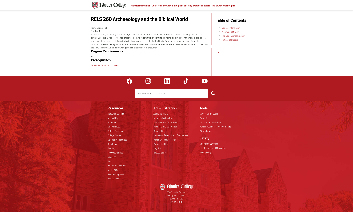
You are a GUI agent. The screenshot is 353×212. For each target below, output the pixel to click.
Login (218, 52)
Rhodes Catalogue (109, 5)
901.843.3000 (176, 202)
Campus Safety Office (209, 143)
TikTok (186, 81)
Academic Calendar (116, 113)
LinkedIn (167, 81)
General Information (140, 5)
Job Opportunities (115, 152)
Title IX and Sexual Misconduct (213, 148)
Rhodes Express (160, 152)
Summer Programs (116, 174)
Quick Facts (113, 169)
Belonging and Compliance (165, 126)
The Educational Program (224, 5)
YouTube (205, 81)
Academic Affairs (160, 113)
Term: (93, 27)
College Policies (114, 135)
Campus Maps (114, 126)
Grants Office (159, 131)
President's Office (161, 144)
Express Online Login (209, 113)
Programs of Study (183, 5)
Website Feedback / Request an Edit (215, 126)
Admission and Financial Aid (165, 122)
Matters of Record (201, 5)
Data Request (113, 144)
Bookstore (112, 122)
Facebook (129, 81)
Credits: (94, 31)
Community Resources (117, 139)
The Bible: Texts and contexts (105, 65)
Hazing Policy (205, 152)
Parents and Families (117, 165)
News (110, 161)
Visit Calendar (114, 178)
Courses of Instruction (162, 5)
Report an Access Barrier (210, 122)
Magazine (112, 156)
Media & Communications (164, 139)
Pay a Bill (203, 118)
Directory (111, 148)
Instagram (148, 81)
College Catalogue (115, 131)
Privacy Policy (205, 131)
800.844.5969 (176, 198)
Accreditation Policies (162, 118)
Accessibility (113, 118)
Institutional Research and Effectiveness (170, 135)
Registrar (157, 148)
